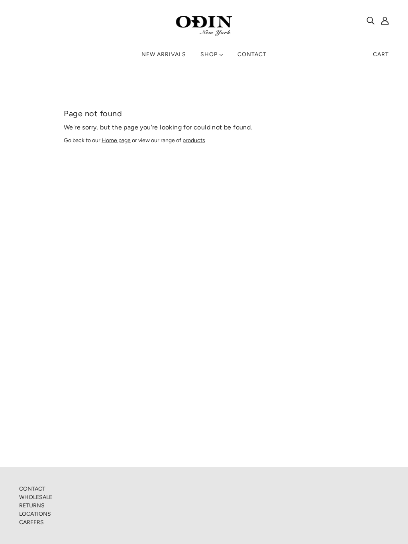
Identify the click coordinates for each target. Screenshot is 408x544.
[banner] (204, 25)
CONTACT (32, 488)
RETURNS (32, 505)
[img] (370, 20)
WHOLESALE (35, 497)
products (193, 140)
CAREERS (31, 522)
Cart (381, 54)
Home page (116, 140)
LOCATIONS (35, 514)
